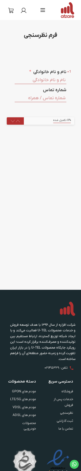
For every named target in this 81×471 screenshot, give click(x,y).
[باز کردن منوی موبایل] (42, 10)
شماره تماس (54, 90)
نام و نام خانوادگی (47, 72)
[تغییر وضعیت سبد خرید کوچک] (11, 10)
